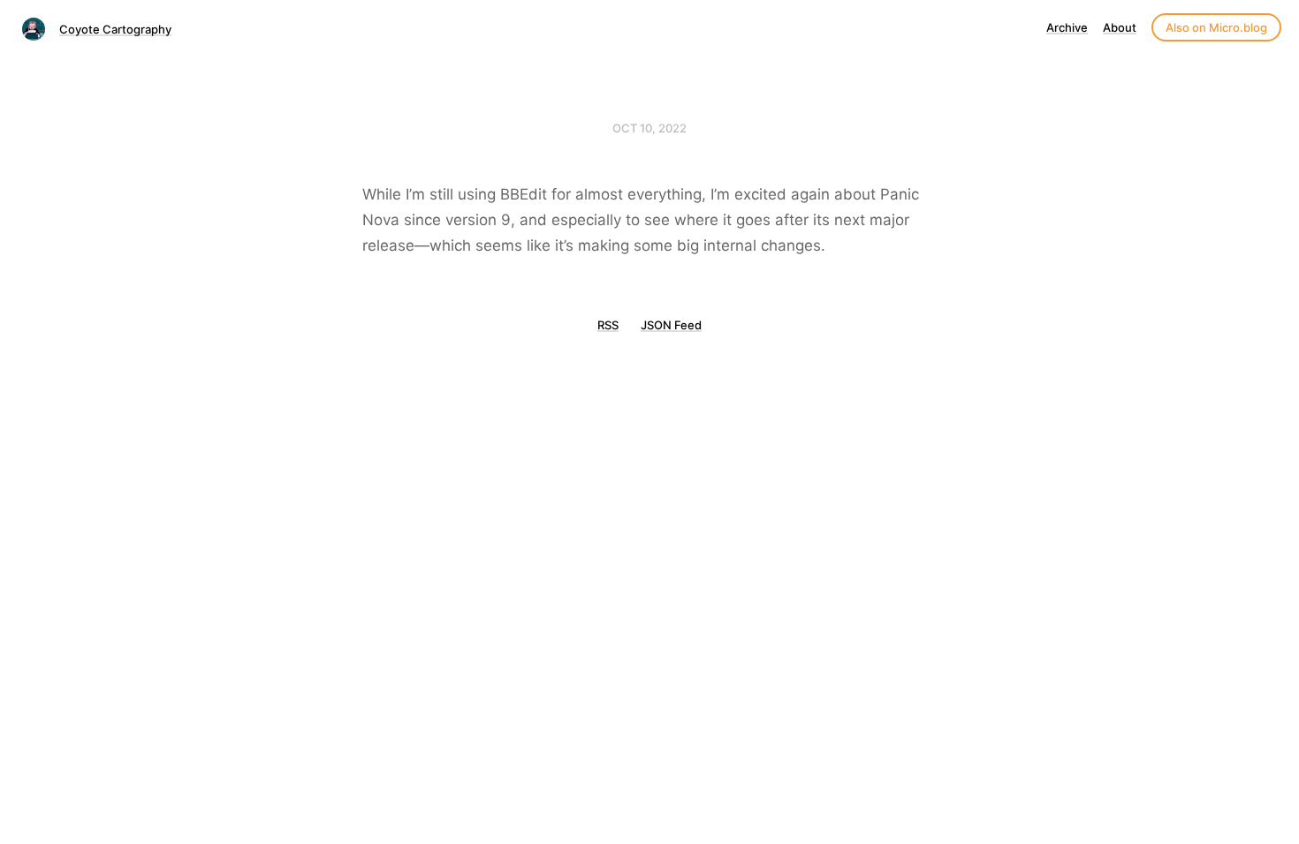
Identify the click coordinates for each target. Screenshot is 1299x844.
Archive (1067, 27)
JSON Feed (671, 325)
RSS (608, 325)
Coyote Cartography (115, 29)
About (1119, 27)
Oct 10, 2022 (649, 128)
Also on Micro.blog (1216, 27)
